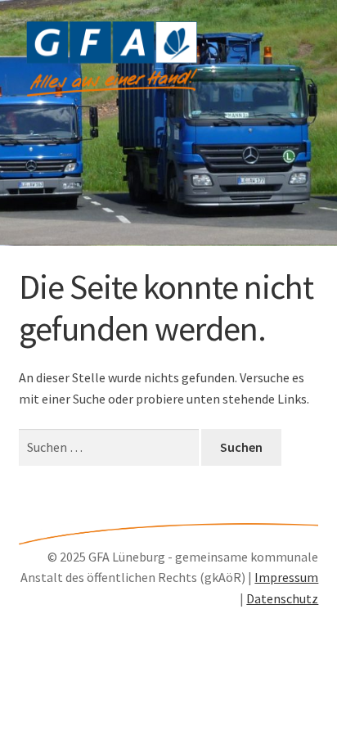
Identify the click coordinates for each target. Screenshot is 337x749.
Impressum (286, 577)
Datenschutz (282, 598)
